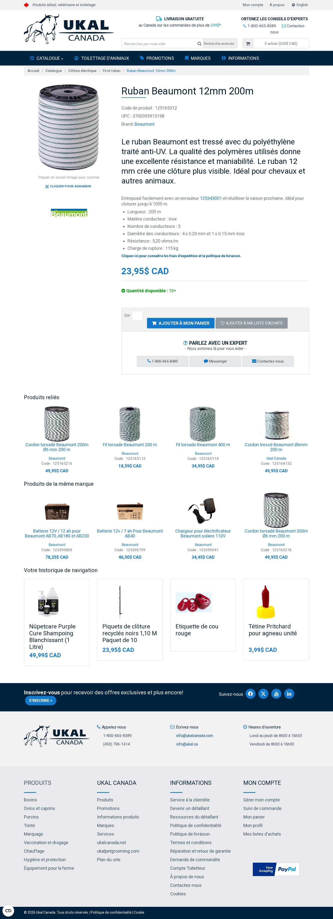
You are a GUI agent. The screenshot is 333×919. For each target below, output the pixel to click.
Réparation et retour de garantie (200, 851)
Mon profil (253, 825)
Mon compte (253, 5)
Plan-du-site (108, 859)
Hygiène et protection (45, 859)
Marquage (33, 834)
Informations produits (118, 816)
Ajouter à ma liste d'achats (254, 323)
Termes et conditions (191, 842)
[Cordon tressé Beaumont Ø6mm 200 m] (276, 424)
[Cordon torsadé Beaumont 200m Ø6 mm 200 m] (57, 424)
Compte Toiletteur (187, 868)
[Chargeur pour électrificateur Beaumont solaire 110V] (203, 510)
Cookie (139, 912)
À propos (277, 5)
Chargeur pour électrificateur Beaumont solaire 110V (203, 533)
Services (105, 834)
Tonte (29, 825)
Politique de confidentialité (195, 825)
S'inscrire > (40, 700)
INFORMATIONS (243, 58)
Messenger (217, 361)
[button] (281, 43)
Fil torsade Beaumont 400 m (203, 444)
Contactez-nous (270, 361)
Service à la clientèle (190, 799)
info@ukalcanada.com (194, 735)
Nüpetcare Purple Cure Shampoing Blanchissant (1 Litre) (52, 636)
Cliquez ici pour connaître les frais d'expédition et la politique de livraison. (181, 256)
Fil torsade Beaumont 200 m (130, 444)
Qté (127, 315)
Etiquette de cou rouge (197, 630)
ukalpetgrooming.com (118, 851)
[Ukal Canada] (69, 29)
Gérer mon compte (261, 799)
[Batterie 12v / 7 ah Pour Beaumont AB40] (130, 510)
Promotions (160, 58)
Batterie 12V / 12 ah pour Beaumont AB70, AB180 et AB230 (57, 533)
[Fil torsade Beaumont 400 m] (203, 424)
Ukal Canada (276, 458)
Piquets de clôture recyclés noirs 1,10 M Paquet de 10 (129, 633)
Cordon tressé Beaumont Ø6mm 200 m (276, 447)
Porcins (31, 816)
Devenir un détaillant (189, 808)
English (302, 5)
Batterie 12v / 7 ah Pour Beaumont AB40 (130, 533)
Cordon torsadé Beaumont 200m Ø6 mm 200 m (56, 447)
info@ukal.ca (187, 744)
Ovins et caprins (39, 808)
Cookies (178, 893)
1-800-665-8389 (261, 26)
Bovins (30, 799)
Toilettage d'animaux (105, 58)
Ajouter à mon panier (184, 323)
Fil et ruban (111, 71)
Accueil (33, 71)
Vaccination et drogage (46, 842)
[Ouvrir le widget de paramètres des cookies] (8, 911)
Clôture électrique (82, 71)
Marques (201, 58)
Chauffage (34, 851)
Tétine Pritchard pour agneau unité (273, 630)
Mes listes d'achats (262, 834)
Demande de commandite (195, 859)
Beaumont (145, 124)
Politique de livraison (190, 834)
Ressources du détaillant (194, 816)
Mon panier (254, 816)
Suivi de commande (262, 808)
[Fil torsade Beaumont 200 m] (130, 424)
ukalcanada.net (111, 842)
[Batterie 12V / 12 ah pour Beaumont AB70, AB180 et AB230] (57, 510)
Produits (37, 782)
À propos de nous (187, 876)
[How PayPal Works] (276, 868)
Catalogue (48, 58)
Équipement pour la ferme (49, 868)
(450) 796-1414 (116, 744)
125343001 (211, 198)
